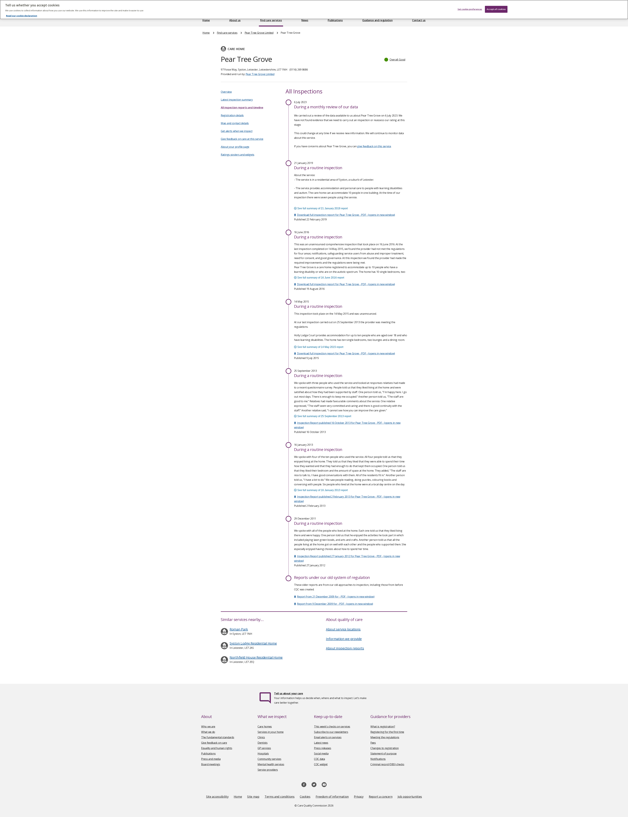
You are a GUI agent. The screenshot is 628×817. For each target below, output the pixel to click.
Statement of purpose (383, 753)
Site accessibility (217, 797)
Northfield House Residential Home (256, 657)
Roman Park (239, 629)
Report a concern (380, 797)
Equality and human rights (216, 748)
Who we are (208, 726)
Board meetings (210, 764)
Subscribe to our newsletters (331, 732)
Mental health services (271, 764)
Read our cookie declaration (21, 15)
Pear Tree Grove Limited (259, 33)
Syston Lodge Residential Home (253, 643)
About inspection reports (345, 648)
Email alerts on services (327, 737)
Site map (253, 797)
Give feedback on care (214, 743)
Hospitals (263, 753)
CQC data (319, 759)
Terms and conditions (280, 797)
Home (206, 20)
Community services (269, 759)
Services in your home (271, 732)
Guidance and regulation (377, 20)
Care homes (265, 726)
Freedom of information (332, 797)
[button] (395, 59)
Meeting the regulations (384, 737)
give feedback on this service (374, 146)
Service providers (268, 770)
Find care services (271, 20)
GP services (264, 748)
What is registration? (382, 726)
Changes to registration (384, 748)
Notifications (378, 759)
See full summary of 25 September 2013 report (324, 416)
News (304, 20)
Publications (335, 20)
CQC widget (321, 764)
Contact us (419, 20)
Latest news (321, 743)
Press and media (211, 759)
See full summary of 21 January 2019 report (322, 208)
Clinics (261, 737)
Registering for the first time (387, 732)
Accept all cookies (496, 9)
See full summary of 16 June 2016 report (320, 277)
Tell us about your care (288, 693)
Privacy (359, 797)
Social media (321, 753)
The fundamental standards (217, 737)
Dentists (263, 743)
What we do (208, 732)
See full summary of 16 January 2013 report (322, 490)
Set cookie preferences (470, 9)
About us (235, 20)
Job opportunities (410, 797)
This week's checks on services (332, 726)
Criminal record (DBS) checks (387, 764)
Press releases (322, 748)
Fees (373, 743)
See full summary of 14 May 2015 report (320, 347)
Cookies (305, 797)
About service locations (343, 629)
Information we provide (344, 639)
